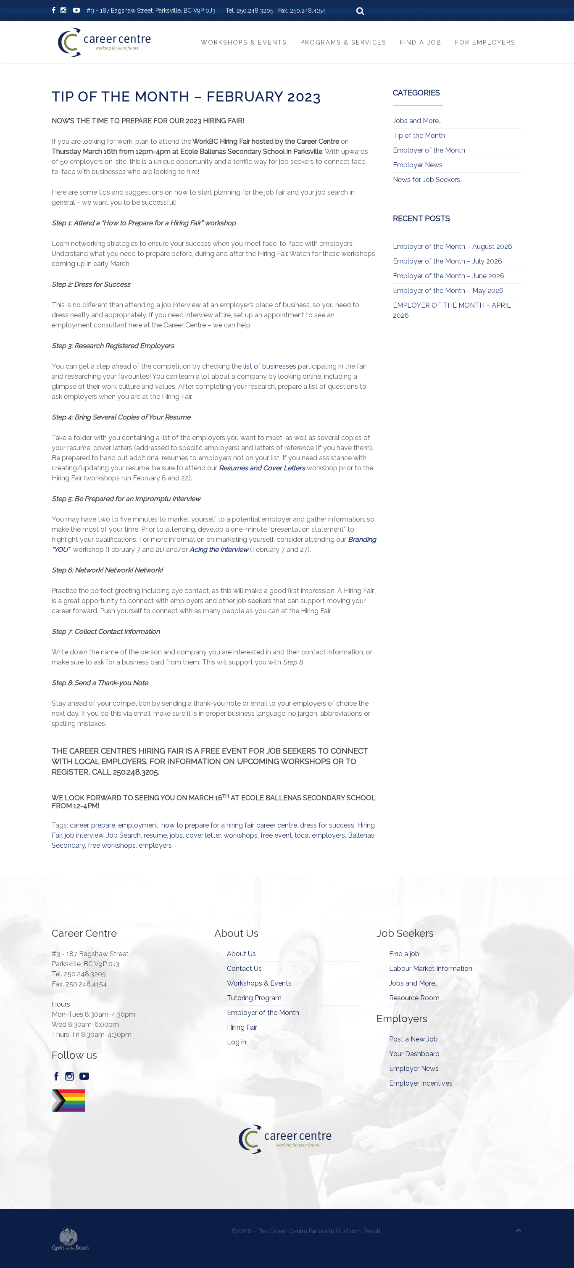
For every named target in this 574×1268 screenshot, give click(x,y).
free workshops (112, 845)
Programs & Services (343, 42)
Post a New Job (413, 1039)
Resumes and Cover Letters (262, 468)
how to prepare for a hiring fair (207, 825)
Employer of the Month (429, 150)
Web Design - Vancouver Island (70, 1238)
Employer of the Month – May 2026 (448, 291)
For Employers (485, 42)
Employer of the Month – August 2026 (452, 246)
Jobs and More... (414, 983)
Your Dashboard (414, 1054)
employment (138, 825)
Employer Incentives (421, 1083)
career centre (276, 825)
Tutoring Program (254, 998)
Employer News (417, 165)
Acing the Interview (219, 550)
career (79, 825)
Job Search (123, 835)
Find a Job (421, 42)
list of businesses (269, 366)
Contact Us (244, 969)
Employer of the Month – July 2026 (447, 261)
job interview (84, 835)
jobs (176, 835)
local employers (320, 835)
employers (155, 845)
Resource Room (414, 998)
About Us (241, 954)
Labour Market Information (430, 969)
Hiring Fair (242, 1027)
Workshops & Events (244, 42)
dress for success (327, 825)
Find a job (404, 954)
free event (276, 835)
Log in (236, 1042)
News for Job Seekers (426, 180)
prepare (103, 825)
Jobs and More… (417, 121)
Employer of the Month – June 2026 (448, 276)
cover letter (203, 835)
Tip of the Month (419, 136)
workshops (241, 835)
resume (155, 835)
